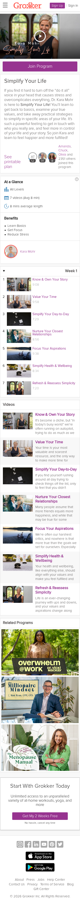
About (19, 880)
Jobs (40, 880)
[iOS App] (40, 855)
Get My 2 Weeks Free (40, 816)
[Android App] (40, 867)
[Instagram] (20, 845)
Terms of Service (52, 884)
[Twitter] (60, 845)
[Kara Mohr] (11, 251)
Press (30, 880)
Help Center (56, 880)
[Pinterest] (52, 845)
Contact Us (17, 884)
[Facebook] (28, 845)
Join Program (40, 66)
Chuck (63, 150)
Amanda (64, 146)
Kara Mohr (27, 251)
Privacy (32, 884)
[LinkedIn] (36, 845)
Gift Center (41, 889)
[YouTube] (44, 845)
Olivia (62, 154)
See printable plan (12, 161)
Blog (70, 884)
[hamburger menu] (4, 5)
